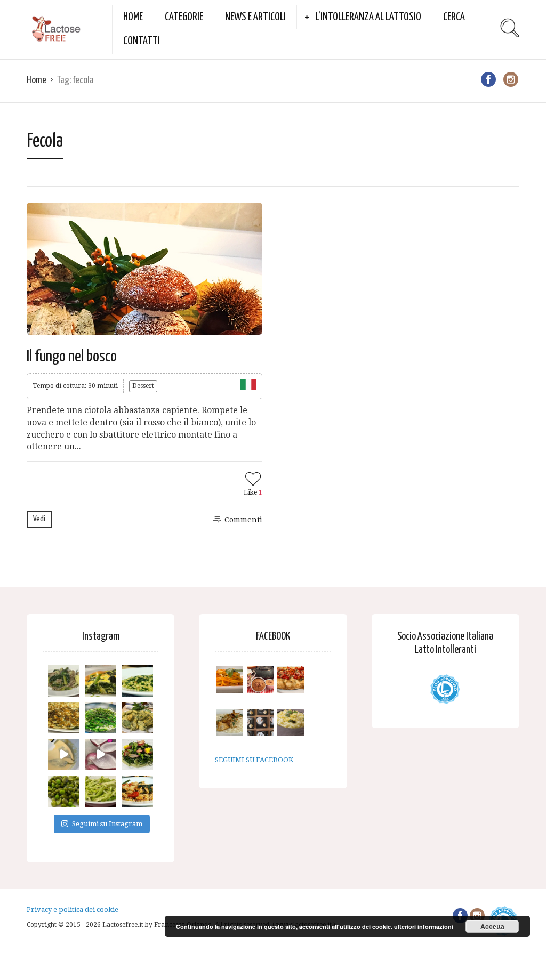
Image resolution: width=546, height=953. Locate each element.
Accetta (492, 926)
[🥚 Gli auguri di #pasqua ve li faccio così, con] (137, 754)
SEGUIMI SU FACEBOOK (254, 760)
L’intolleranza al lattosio (368, 17)
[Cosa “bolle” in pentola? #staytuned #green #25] (100, 717)
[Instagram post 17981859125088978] (63, 754)
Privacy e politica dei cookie (72, 910)
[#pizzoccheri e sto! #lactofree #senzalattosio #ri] (63, 681)
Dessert (143, 386)
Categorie (184, 17)
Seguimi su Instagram (107, 824)
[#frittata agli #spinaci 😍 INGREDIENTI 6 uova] (100, 681)
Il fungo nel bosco (72, 357)
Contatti (141, 41)
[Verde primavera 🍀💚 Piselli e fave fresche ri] (63, 791)
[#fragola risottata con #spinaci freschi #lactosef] (137, 681)
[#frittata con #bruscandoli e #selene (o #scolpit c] (63, 717)
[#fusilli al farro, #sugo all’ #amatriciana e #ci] (137, 791)
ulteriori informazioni (423, 927)
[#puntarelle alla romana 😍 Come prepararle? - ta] (100, 791)
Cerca (454, 17)
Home (133, 17)
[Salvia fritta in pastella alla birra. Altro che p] (137, 717)
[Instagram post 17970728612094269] (100, 754)
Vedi (39, 519)
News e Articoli (255, 17)
